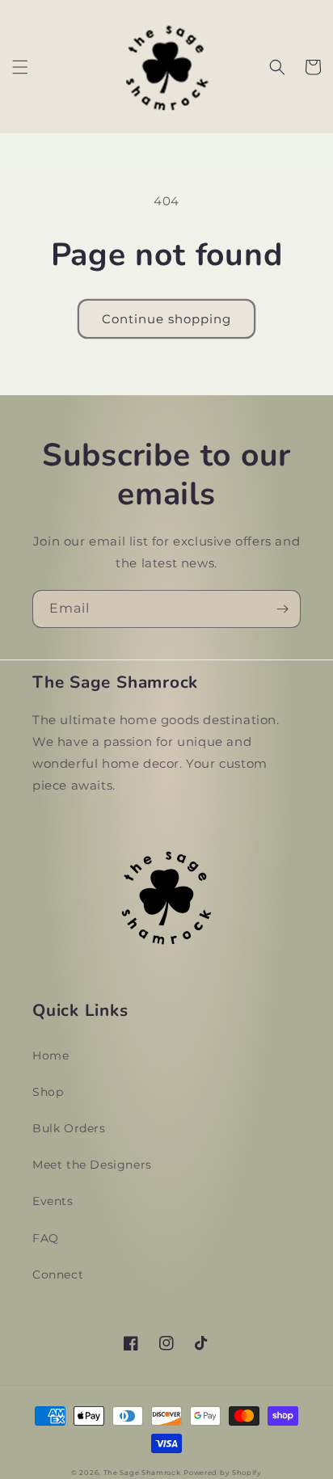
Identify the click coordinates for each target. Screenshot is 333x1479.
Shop (47, 1092)
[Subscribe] (282, 609)
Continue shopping (166, 319)
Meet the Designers (92, 1164)
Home (50, 1055)
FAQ (45, 1238)
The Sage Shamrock (142, 1472)
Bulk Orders (69, 1128)
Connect (57, 1274)
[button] (20, 67)
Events (53, 1201)
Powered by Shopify (222, 1472)
